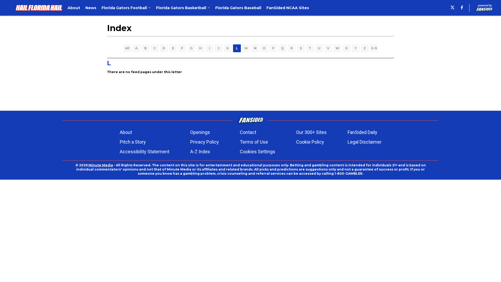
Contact (248, 132)
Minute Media (100, 165)
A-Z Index (200, 151)
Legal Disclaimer (364, 142)
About (126, 132)
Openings (200, 132)
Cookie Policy (310, 142)
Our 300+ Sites (311, 132)
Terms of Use (254, 142)
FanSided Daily (362, 132)
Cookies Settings (257, 151)
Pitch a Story (133, 142)
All (127, 48)
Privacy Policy (204, 142)
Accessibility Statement (144, 151)
